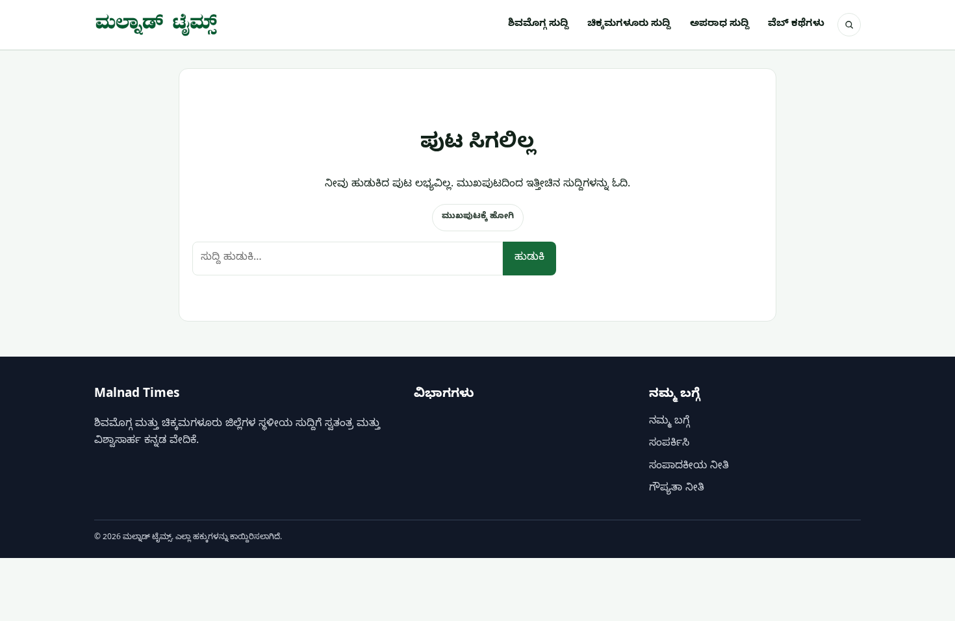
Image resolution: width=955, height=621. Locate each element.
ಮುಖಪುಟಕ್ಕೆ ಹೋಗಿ (478, 217)
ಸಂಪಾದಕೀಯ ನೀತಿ (689, 467)
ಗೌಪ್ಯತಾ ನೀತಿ (676, 489)
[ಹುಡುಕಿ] (849, 24)
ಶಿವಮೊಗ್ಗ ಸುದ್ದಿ (538, 24)
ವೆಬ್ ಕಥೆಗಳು (796, 24)
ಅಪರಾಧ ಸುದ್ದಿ (719, 24)
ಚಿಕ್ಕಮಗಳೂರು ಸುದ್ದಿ (628, 24)
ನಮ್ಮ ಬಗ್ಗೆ (669, 422)
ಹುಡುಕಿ (529, 258)
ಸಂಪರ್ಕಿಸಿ (669, 444)
